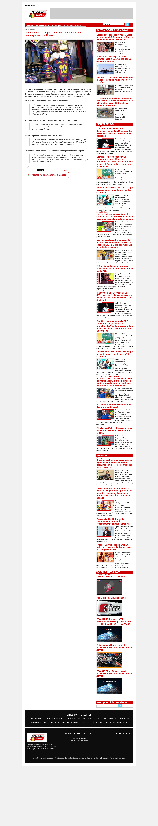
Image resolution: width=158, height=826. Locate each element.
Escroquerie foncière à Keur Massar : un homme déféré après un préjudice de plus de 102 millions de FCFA (114, 37)
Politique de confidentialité (79, 738)
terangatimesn (35, 167)
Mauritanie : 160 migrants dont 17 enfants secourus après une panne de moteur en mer (113, 59)
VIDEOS (77, 25)
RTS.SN (112, 722)
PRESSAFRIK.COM (100, 718)
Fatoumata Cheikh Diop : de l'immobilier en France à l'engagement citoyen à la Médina (112, 521)
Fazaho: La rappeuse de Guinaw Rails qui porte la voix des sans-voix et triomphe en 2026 (114, 547)
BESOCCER (112, 718)
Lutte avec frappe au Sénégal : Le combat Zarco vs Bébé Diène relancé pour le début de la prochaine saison (114, 216)
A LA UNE (40, 25)
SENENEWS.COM (123, 718)
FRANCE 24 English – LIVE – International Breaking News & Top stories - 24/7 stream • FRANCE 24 (113, 621)
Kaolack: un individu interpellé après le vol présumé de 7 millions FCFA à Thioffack (114, 79)
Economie (68, 25)
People (58, 25)
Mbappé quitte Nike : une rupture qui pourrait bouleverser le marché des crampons (114, 190)
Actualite (49, 25)
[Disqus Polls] (79, 797)
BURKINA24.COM (122, 722)
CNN (79, 718)
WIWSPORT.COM (36, 722)
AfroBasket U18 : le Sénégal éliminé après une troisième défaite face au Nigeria (114, 430)
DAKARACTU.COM (35, 718)
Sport (33, 29)
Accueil (29, 25)
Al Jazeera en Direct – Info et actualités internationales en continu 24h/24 (114, 647)
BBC (84, 718)
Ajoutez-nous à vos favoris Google (49, 175)
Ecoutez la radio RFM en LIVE (111, 577)
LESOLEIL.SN (104, 722)
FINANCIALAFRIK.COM (62, 722)
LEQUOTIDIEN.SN (92, 722)
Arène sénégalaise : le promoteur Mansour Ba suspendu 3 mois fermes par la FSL (114, 268)
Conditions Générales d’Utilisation (79, 740)
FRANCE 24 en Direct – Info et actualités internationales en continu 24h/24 (114, 673)
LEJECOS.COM (48, 722)
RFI (65, 718)
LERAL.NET (46, 718)
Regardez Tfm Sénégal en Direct (112, 598)
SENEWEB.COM (57, 718)
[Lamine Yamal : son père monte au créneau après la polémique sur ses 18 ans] (59, 40)
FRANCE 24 (71, 718)
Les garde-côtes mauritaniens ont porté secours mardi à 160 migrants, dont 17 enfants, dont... (123, 68)
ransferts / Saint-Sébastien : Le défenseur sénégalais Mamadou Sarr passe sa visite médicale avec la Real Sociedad (114, 132)
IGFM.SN (90, 718)
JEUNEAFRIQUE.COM (77, 722)
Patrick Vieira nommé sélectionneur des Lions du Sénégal (114, 405)
